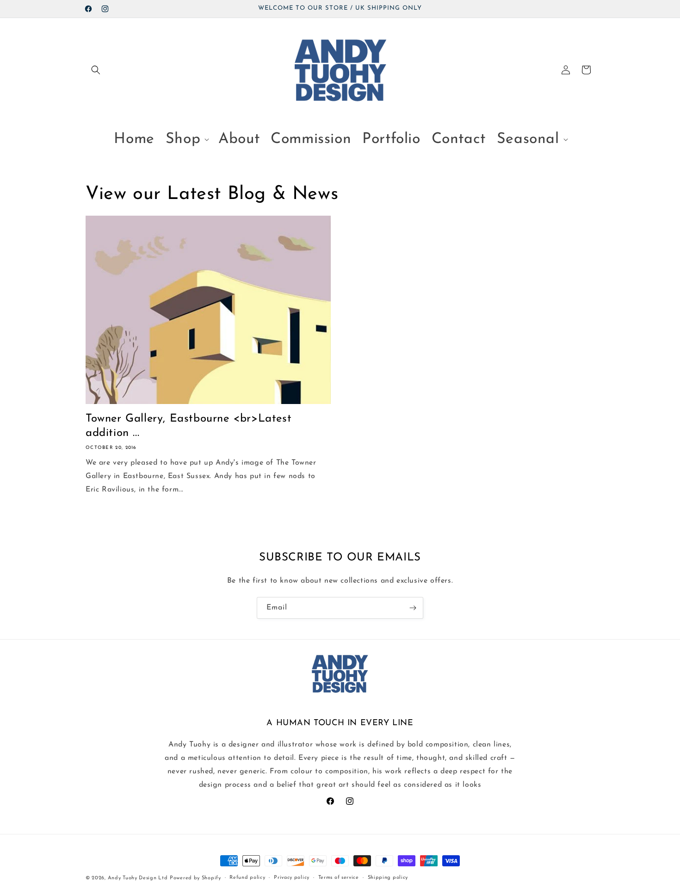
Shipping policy (388, 877)
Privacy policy (291, 877)
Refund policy (247, 877)
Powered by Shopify (195, 878)
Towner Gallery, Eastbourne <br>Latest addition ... (188, 426)
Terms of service (338, 877)
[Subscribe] (412, 608)
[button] (96, 70)
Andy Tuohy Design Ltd (138, 878)
